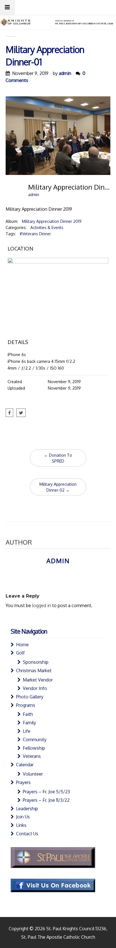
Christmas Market (34, 670)
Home (22, 644)
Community (34, 739)
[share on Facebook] (9, 412)
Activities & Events (46, 227)
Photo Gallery (29, 697)
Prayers (23, 782)
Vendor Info (35, 688)
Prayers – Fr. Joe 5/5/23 (46, 791)
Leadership (27, 808)
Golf (20, 653)
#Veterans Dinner (35, 233)
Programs (25, 705)
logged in (41, 605)
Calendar (25, 764)
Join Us (23, 817)
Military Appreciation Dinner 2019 (52, 221)
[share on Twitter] (21, 412)
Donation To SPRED (58, 458)
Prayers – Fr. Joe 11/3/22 (46, 800)
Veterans (32, 756)
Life (26, 731)
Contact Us (27, 833)
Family (29, 722)
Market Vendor (38, 680)
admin (65, 73)
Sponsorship (35, 662)
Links (21, 825)
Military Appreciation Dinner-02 (58, 487)
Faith (28, 714)
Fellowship (34, 748)
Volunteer (33, 774)
